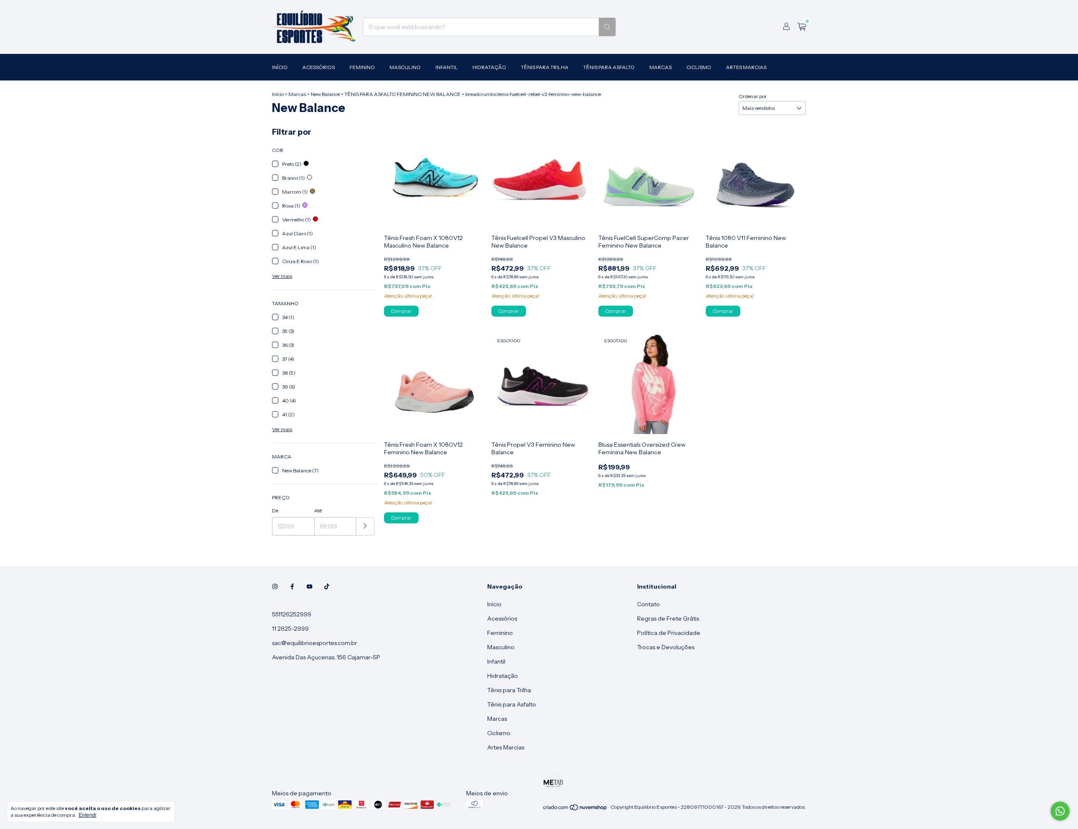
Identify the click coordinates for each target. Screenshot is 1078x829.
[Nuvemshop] (575, 809)
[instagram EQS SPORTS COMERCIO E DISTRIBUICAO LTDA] (275, 586)
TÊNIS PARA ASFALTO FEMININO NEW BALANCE (402, 94)
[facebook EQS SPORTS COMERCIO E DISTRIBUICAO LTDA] (292, 586)
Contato (648, 604)
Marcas (660, 67)
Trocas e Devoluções (665, 647)
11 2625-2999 (290, 628)
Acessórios (318, 67)
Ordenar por (753, 96)
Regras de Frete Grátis (668, 618)
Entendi (87, 815)
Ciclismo (698, 67)
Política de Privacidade (668, 633)
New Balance (325, 94)
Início (280, 67)
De (275, 510)
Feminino (362, 67)
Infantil (446, 67)
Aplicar (365, 526)
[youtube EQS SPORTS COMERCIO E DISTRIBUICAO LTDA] (309, 586)
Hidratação (489, 67)
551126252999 (291, 614)
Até (318, 510)
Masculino (405, 67)
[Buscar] (607, 27)
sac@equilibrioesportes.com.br (314, 643)
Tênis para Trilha (544, 67)
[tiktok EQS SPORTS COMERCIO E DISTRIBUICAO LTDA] (327, 586)
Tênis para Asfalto (609, 67)
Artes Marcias (746, 67)
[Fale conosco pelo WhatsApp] (1060, 811)
